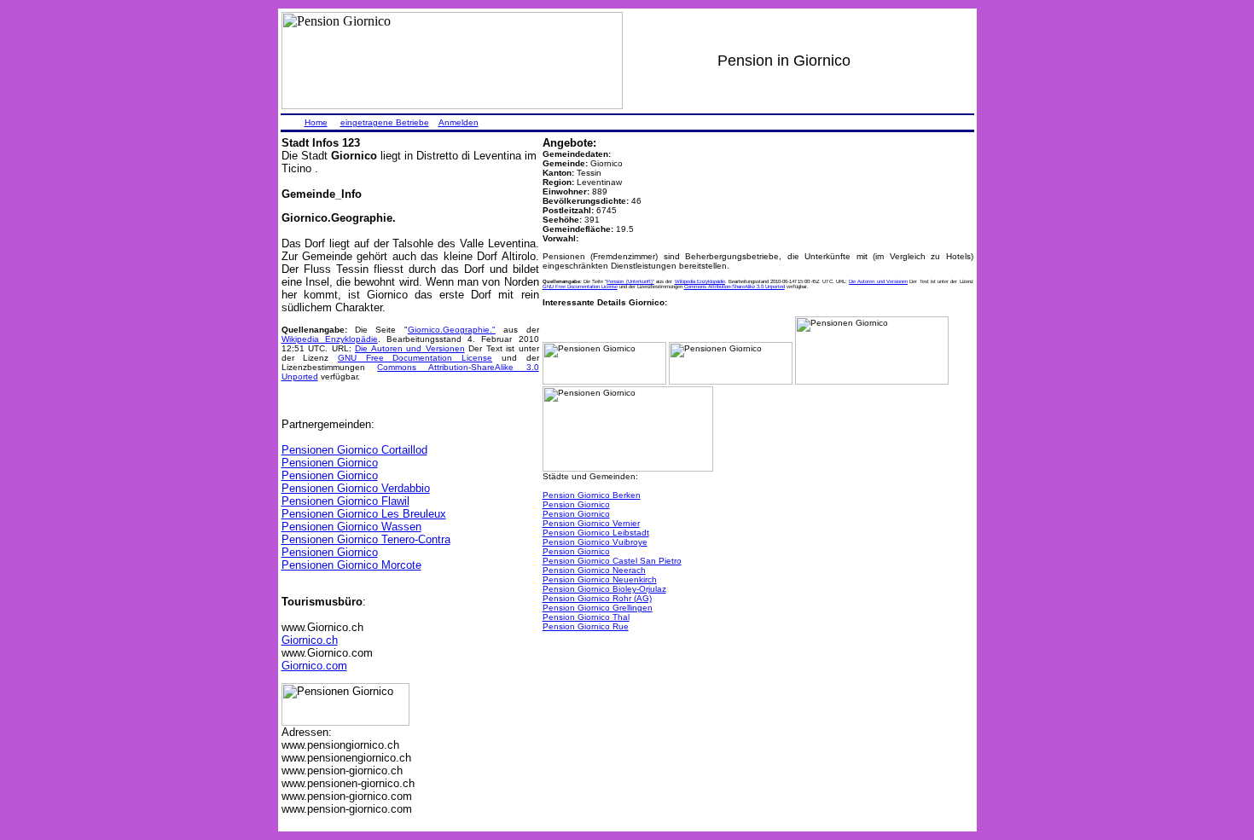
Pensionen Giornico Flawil (345, 501)
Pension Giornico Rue (586, 626)
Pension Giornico (576, 504)
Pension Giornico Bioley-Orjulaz (604, 589)
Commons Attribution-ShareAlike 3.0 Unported (734, 286)
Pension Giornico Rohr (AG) (597, 598)
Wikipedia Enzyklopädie (330, 339)
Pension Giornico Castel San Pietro (612, 560)
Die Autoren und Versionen (410, 348)
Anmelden (458, 122)
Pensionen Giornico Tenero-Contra (366, 539)
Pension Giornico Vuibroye (595, 542)
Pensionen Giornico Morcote (351, 565)
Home (316, 122)
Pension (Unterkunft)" (630, 281)
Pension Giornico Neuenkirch (600, 579)
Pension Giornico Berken (592, 495)
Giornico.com (314, 665)
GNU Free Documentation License (415, 357)
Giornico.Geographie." (452, 329)
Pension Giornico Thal (586, 617)
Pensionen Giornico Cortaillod (354, 449)
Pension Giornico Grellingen (598, 607)
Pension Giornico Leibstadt (596, 532)
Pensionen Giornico (330, 462)
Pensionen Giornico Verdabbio (356, 488)
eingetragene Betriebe (384, 122)
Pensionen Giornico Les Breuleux (364, 513)
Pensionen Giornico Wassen (351, 526)
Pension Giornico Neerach (594, 570)
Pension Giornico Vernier (591, 523)
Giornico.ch (310, 640)
